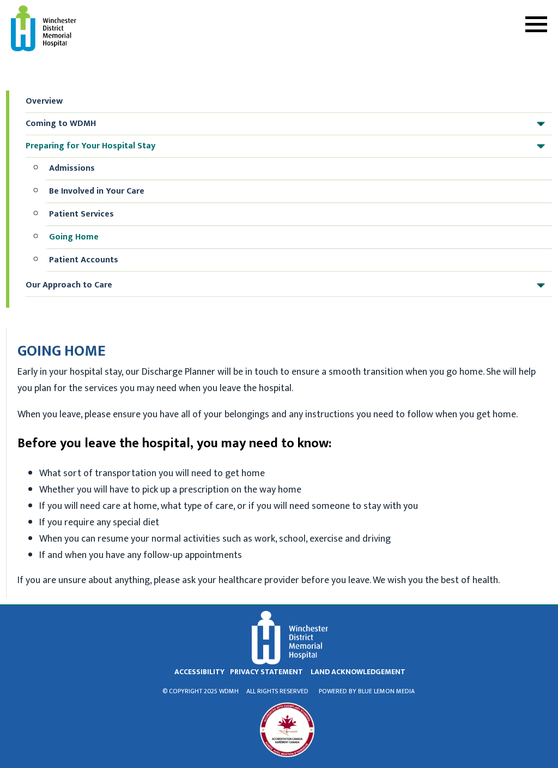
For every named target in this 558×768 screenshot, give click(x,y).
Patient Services (81, 214)
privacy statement (266, 671)
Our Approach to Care (284, 285)
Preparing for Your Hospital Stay (284, 146)
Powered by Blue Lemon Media (367, 691)
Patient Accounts (83, 260)
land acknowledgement (358, 671)
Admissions (72, 168)
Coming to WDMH (284, 123)
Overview (44, 101)
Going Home (74, 237)
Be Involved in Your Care (96, 191)
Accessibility (199, 671)
